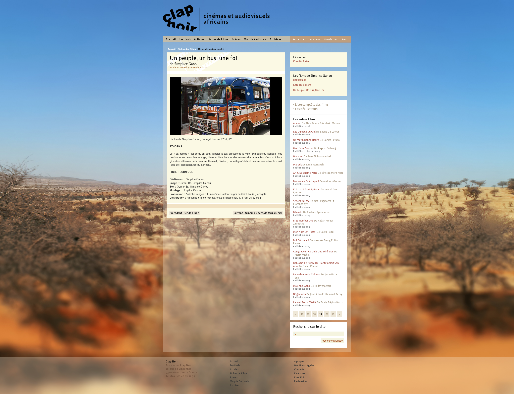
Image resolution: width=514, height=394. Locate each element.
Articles (199, 39)
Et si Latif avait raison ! (306, 189)
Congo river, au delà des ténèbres (313, 251)
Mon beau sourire (303, 148)
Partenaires (300, 381)
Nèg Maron (299, 294)
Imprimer (314, 39)
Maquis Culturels (255, 39)
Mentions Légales (304, 365)
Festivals (185, 39)
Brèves (236, 39)
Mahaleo (298, 156)
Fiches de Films (217, 39)
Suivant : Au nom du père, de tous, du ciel (258, 213)
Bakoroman (299, 79)
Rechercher (299, 39)
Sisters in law (301, 200)
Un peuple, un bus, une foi (308, 90)
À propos (299, 361)
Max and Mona (301, 285)
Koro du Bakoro (302, 61)
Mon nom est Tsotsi (304, 231)
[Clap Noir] (218, 33)
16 (302, 313)
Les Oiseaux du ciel (304, 131)
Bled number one (303, 220)
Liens (344, 39)
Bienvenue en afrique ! (306, 181)
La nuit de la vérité (304, 302)
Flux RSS (299, 377)
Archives (275, 39)
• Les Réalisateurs (305, 109)
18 (314, 313)
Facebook (299, 373)
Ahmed (297, 123)
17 (308, 313)
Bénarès (298, 212)
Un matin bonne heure (306, 139)
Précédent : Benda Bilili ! (184, 213)
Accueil (171, 39)
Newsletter (330, 39)
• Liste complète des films (310, 104)
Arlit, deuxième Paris (305, 172)
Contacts (299, 369)
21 (333, 313)
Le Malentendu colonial (306, 274)
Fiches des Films (187, 48)
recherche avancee (332, 340)
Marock (297, 164)
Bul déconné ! (301, 240)
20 (327, 313)
